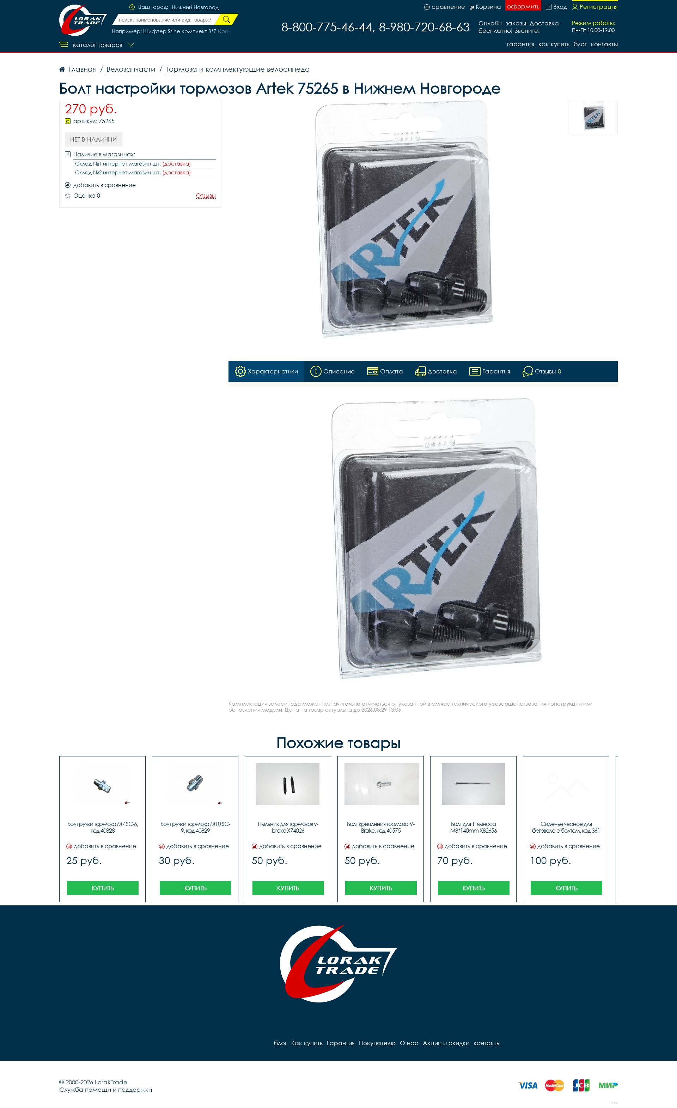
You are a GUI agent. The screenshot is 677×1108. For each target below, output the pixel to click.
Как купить (553, 44)
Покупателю (377, 1043)
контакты (604, 44)
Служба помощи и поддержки (105, 1089)
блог (580, 44)
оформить (523, 6)
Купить (103, 888)
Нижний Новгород (195, 7)
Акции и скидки (446, 1043)
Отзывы (206, 196)
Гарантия (520, 44)
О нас (409, 1043)
